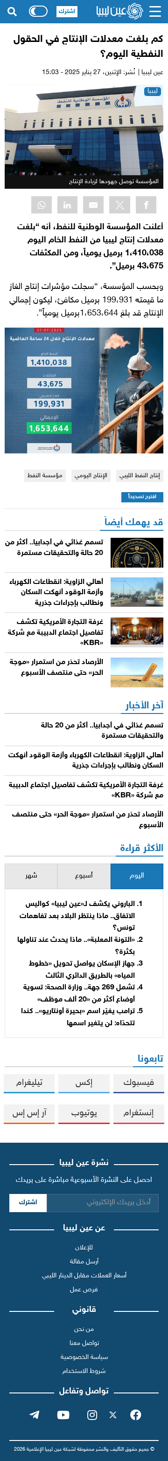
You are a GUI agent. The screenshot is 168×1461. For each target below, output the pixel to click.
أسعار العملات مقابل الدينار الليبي (84, 1276)
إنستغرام (139, 1113)
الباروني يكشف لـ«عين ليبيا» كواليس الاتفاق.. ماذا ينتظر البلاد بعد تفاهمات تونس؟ (77, 916)
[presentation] (137, 876)
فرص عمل (84, 1290)
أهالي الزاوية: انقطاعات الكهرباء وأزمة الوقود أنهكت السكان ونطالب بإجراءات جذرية (56, 593)
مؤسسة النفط (45, 476)
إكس (84, 1082)
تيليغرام (29, 1082)
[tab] (137, 876)
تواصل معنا (84, 1343)
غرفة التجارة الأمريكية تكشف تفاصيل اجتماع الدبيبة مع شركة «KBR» (55, 633)
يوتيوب (84, 1113)
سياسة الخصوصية (84, 1357)
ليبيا (152, 91)
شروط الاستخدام (84, 1371)
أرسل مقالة (84, 1262)
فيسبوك (139, 1082)
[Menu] (155, 11)
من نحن (84, 1329)
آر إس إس (29, 1113)
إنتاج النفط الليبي (139, 476)
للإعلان (84, 1248)
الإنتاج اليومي (91, 476)
